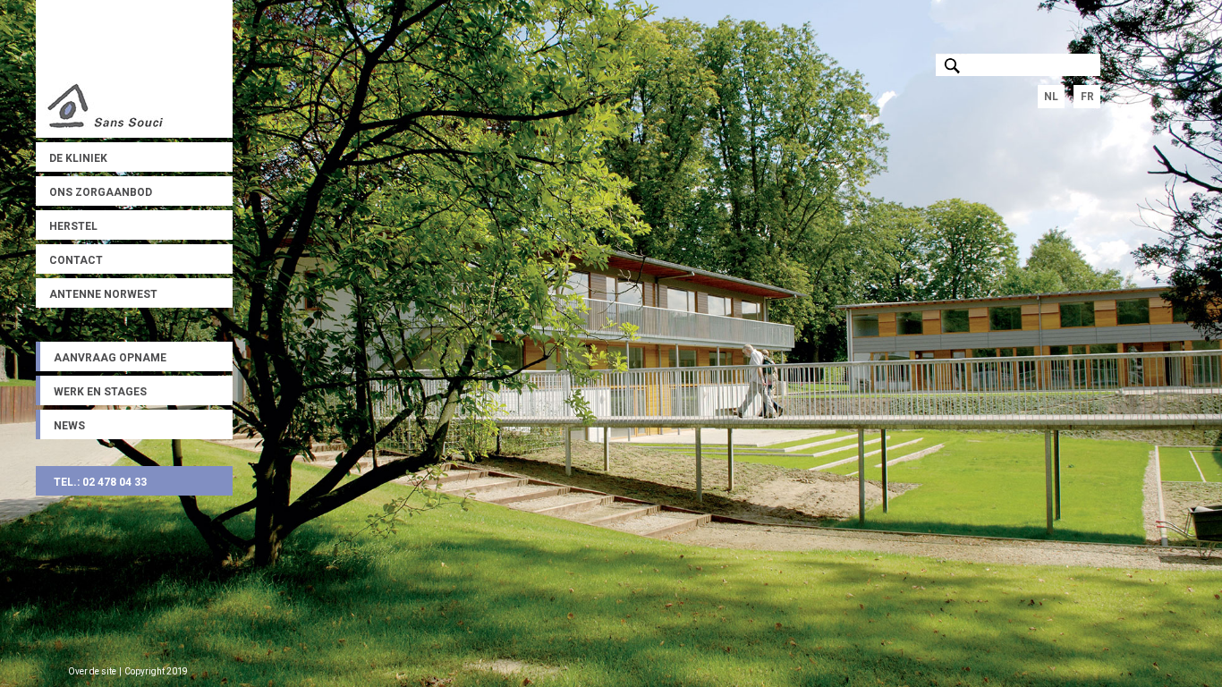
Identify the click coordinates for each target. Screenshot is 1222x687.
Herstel (73, 226)
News (69, 426)
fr (1087, 96)
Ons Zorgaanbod (100, 192)
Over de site (92, 671)
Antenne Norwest (103, 294)
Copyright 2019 (156, 671)
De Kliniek (78, 158)
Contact (76, 260)
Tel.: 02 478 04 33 (100, 482)
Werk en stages (100, 392)
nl (1051, 96)
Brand (134, 69)
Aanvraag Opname (110, 358)
